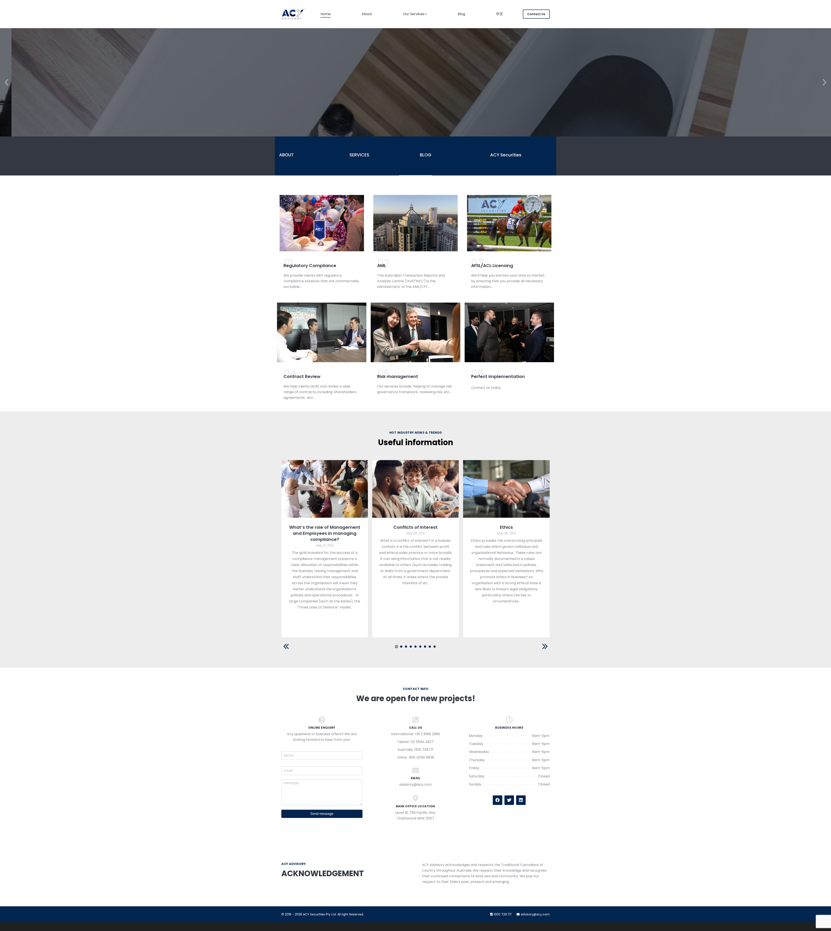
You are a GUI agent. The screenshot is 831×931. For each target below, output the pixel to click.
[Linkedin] (521, 800)
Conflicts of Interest (415, 527)
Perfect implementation (498, 376)
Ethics (506, 527)
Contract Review (301, 376)
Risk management (397, 376)
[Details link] (324, 488)
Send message (321, 814)
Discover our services (415, 107)
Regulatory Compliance (309, 266)
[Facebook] (497, 800)
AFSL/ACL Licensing (492, 266)
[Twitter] (509, 800)
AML (381, 266)
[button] (6, 82)
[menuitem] (325, 14)
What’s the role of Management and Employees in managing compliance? (324, 533)
